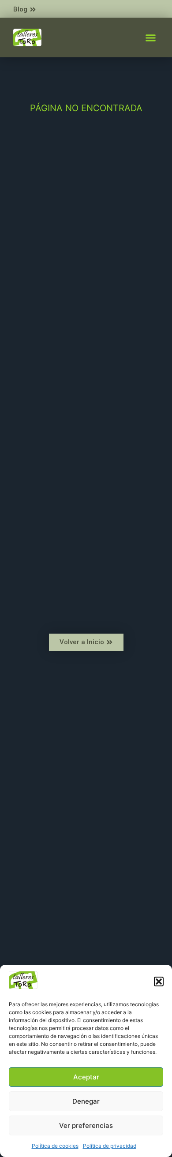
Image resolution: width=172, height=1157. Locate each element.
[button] (158, 981)
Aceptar (86, 1077)
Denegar (86, 1101)
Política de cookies (55, 1145)
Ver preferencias (86, 1125)
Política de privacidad (109, 1145)
